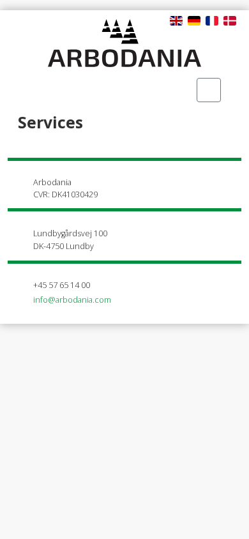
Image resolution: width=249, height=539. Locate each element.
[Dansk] (229, 20)
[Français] (212, 20)
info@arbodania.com (72, 299)
